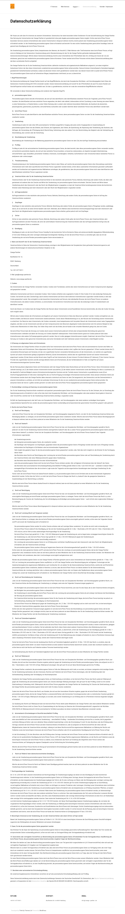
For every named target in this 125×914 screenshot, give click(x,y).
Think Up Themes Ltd (25, 910)
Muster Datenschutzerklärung (104, 878)
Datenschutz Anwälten (39, 881)
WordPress (43, 910)
